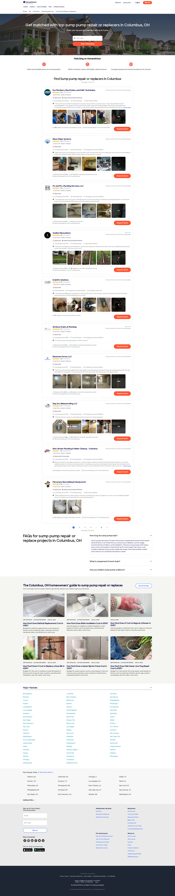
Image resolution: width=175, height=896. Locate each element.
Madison (113, 753)
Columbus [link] (36, 11)
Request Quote (122, 129)
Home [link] (25, 11)
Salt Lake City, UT (95, 790)
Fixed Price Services (102, 817)
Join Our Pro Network (102, 839)
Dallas (112, 720)
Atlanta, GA (31, 777)
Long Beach (27, 707)
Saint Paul (70, 717)
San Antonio (114, 733)
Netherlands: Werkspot (99, 876)
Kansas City (70, 720)
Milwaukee (114, 756)
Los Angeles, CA (95, 781)
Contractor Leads (101, 845)
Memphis (113, 710)
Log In (137, 2)
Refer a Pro (131, 820)
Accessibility (96, 881)
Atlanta (25, 756)
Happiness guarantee (134, 854)
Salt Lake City (115, 736)
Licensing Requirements (135, 829)
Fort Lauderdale (29, 740)
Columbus (70, 760)
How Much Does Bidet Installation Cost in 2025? (87, 623)
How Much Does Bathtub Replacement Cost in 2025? (43, 624)
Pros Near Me (132, 823)
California (82, 881)
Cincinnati (70, 753)
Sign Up (147, 2)
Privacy (77, 881)
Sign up (35, 830)
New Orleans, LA (95, 786)
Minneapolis (70, 713)
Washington (27, 736)
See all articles (143, 586)
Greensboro (70, 743)
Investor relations (133, 848)
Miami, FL (122, 781)
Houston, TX (62, 781)
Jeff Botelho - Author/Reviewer (34, 620)
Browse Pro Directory (102, 814)
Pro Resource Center (102, 842)
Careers (130, 842)
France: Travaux (64, 876)
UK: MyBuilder (111, 876)
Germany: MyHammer (76, 876)
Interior (25, 7)
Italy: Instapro (88, 876)
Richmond (114, 743)
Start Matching (87, 44)
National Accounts (102, 848)
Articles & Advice (59, 7)
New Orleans (71, 697)
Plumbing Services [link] (48, 11)
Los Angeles (27, 710)
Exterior (32, 7)
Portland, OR (62, 790)
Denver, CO (31, 781)
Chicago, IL (93, 777)
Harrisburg (114, 697)
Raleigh (69, 746)
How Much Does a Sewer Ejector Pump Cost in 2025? (87, 667)
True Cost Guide (133, 814)
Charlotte (70, 740)
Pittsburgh (114, 704)
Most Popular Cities (30, 772)
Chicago (26, 760)
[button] (60, 117)
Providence (114, 707)
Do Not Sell (89, 881)
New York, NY (124, 786)
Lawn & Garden (42, 7)
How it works (132, 836)
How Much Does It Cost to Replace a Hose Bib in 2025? (43, 667)
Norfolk (112, 740)
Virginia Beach (115, 746)
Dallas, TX (122, 777)
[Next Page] (107, 527)
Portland (113, 694)
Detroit (69, 707)
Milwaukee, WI (32, 786)
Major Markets (30, 687)
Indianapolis (27, 763)
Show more (127, 107)
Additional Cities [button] (28, 800)
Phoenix (26, 697)
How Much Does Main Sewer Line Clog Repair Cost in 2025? (129, 667)
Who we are (131, 839)
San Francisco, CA (64, 794)
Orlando (26, 750)
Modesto (26, 713)
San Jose (26, 727)
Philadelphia (114, 700)
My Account (131, 811)
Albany (69, 730)
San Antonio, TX (125, 790)
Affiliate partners (133, 856)
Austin (112, 717)
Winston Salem (72, 750)
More (50, 7)
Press (129, 845)
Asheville (69, 736)
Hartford (26, 733)
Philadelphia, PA (33, 790)
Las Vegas (70, 727)
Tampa (25, 753)
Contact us (131, 851)
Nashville (113, 713)
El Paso (112, 723)
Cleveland (70, 756)
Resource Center (133, 817)
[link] (87, 92)
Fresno (25, 704)
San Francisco (28, 723)
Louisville (69, 694)
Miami (25, 746)
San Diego (27, 720)
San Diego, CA (32, 794)
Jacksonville (27, 743)
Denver (25, 730)
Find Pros (99, 811)
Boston (69, 704)
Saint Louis (70, 723)
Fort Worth (114, 727)
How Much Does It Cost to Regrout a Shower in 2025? (130, 624)
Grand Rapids (71, 710)
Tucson (25, 700)
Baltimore (70, 700)
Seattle (112, 750)
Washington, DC (125, 794)
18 (101, 527)
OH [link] (30, 11)
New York (70, 733)
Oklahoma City (71, 763)
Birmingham (27, 694)
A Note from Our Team (135, 826)
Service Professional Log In (104, 836)
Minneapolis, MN (64, 786)
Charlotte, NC (63, 777)
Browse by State (46, 772)
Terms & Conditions (98, 885)
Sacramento (27, 717)
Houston (113, 730)
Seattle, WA (93, 794)
